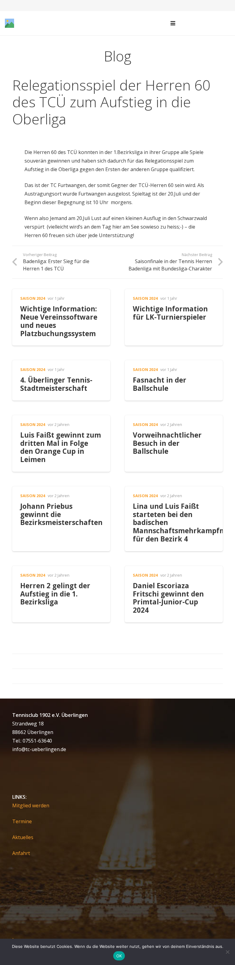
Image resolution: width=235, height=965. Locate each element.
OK (119, 955)
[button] (172, 23)
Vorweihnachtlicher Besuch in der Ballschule (167, 443)
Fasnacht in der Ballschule (159, 384)
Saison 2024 (32, 298)
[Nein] (227, 952)
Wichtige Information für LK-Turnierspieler (170, 313)
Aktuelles (22, 837)
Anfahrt (21, 853)
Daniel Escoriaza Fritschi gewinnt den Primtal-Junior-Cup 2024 (168, 598)
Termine (22, 821)
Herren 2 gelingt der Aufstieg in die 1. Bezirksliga (55, 594)
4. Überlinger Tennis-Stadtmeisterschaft (56, 384)
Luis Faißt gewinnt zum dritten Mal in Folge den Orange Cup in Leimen (60, 447)
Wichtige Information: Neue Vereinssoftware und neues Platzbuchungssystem (58, 321)
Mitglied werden (30, 805)
